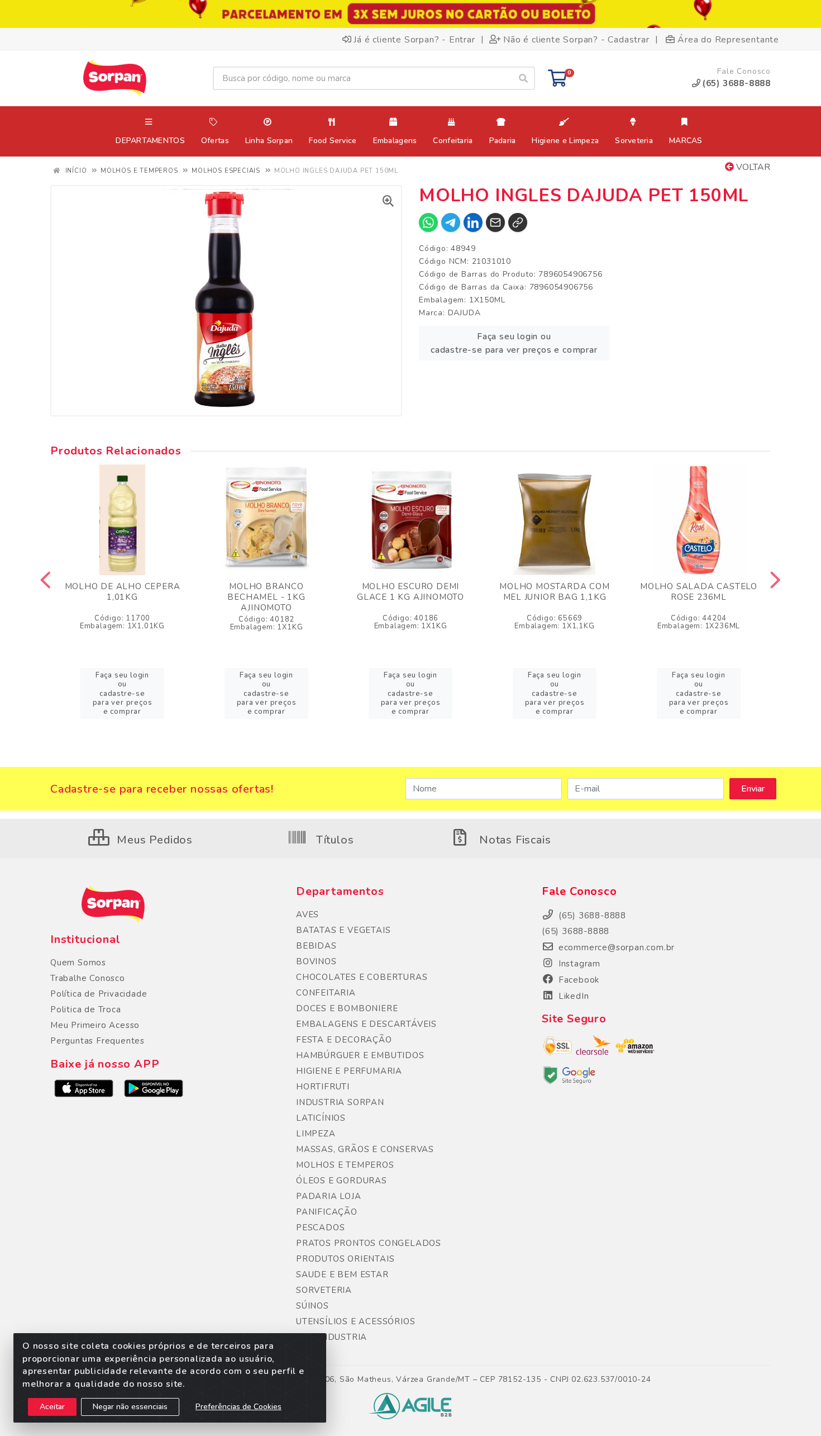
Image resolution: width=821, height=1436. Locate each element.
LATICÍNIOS (321, 1118)
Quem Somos (78, 962)
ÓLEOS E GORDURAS (341, 1180)
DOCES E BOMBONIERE (347, 1008)
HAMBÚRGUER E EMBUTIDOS (360, 1055)
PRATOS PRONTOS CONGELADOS (368, 1243)
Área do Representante (728, 39)
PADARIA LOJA (328, 1196)
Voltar (752, 167)
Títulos (333, 839)
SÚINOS (312, 1305)
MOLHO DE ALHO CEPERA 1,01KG (122, 592)
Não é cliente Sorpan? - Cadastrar (576, 39)
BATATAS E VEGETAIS (343, 930)
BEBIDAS (316, 945)
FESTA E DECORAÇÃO (344, 1039)
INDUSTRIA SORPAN (340, 1102)
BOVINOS (316, 961)
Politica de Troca (85, 1009)
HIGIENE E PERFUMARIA (349, 1071)
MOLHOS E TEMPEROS (345, 1164)
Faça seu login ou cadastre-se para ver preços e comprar (514, 343)
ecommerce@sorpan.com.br (615, 947)
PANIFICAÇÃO (326, 1211)
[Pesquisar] (523, 78)
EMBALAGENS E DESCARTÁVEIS (366, 1024)
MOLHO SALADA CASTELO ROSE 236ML (698, 592)
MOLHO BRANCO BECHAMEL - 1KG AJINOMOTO (266, 597)
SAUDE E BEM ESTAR (342, 1274)
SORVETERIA (324, 1290)
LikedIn (572, 996)
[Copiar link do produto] (517, 222)
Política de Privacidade (98, 993)
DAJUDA (464, 312)
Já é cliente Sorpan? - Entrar (414, 39)
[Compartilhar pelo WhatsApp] (428, 222)
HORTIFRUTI (323, 1086)
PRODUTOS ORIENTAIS (345, 1258)
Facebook (577, 979)
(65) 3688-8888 (575, 931)
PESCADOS (320, 1227)
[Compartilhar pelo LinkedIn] (473, 222)
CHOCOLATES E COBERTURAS (361, 977)
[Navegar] (45, 580)
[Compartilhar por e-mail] (495, 222)
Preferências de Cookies (238, 1406)
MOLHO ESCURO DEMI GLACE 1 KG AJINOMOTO (410, 592)
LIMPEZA (316, 1133)
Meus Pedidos (153, 839)
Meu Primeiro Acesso (95, 1025)
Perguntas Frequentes (97, 1040)
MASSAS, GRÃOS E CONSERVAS (365, 1149)
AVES (307, 914)
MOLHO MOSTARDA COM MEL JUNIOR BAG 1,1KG (554, 592)
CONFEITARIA (326, 992)
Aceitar (52, 1406)
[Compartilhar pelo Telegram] (450, 222)
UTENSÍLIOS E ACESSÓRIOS (355, 1321)
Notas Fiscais (513, 839)
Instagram (578, 963)
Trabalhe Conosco (87, 978)
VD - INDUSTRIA (331, 1337)
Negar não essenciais (130, 1406)
